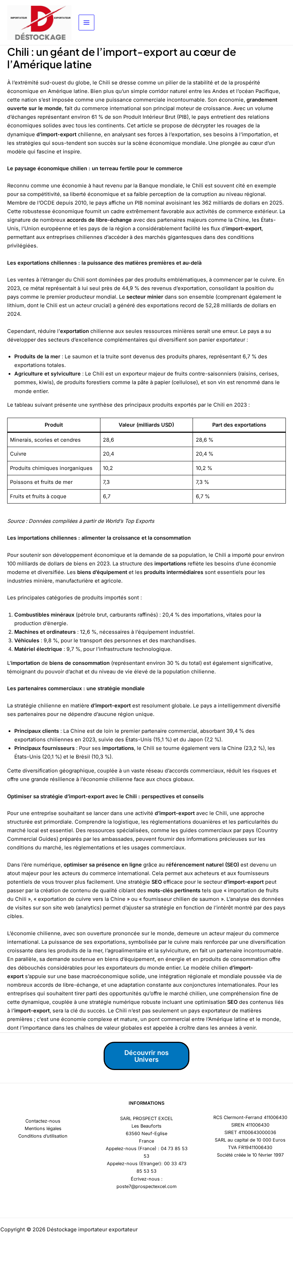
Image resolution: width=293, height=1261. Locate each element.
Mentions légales (43, 1128)
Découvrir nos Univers (146, 1056)
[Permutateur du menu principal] (86, 22)
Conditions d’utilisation (43, 1136)
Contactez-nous (42, 1121)
